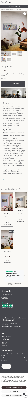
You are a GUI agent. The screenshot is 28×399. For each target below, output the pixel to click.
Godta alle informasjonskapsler (14, 387)
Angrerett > (4, 297)
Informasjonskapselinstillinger (14, 395)
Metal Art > (4, 342)
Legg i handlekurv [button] (7, 223)
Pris (4, 9)
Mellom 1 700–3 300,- (10, 9)
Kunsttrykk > (4, 345)
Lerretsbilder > (5, 339)
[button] (24, 13)
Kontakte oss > (5, 298)
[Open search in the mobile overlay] (23, 2)
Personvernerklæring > (6, 294)
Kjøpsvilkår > (4, 295)
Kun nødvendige (14, 391)
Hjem (2, 9)
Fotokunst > (4, 343)
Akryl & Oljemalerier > (6, 336)
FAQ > (2, 300)
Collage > (3, 337)
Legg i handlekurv (13, 83)
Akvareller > (4, 340)
